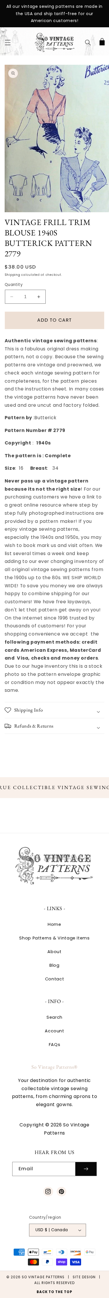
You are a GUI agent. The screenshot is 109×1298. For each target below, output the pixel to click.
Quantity (14, 284)
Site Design (84, 1277)
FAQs (54, 1044)
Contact (54, 979)
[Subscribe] (86, 1169)
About (54, 952)
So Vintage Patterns (43, 1277)
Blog (54, 965)
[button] (7, 42)
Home (54, 924)
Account (54, 1031)
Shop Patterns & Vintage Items (54, 938)
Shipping (12, 275)
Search (54, 1017)
